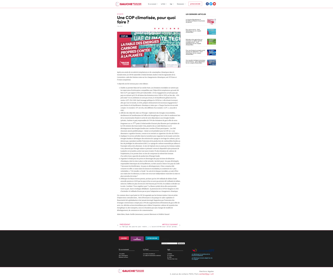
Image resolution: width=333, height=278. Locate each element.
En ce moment (152, 4)
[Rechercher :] (169, 243)
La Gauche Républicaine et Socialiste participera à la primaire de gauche (195, 21)
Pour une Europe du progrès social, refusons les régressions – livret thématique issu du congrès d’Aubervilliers (195, 52)
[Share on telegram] (170, 28)
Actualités (120, 14)
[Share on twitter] (159, 28)
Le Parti (163, 4)
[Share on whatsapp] (167, 28)
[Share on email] (174, 28)
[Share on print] (178, 28)
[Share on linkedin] (163, 28)
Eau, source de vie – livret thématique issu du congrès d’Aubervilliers (193, 31)
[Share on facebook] (155, 28)
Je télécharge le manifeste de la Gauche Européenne (201, 254)
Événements (180, 4)
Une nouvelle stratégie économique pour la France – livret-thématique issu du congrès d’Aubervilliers (195, 61)
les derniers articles (196, 14)
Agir (171, 4)
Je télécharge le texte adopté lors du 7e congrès (202, 258)
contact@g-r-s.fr (206, 273)
